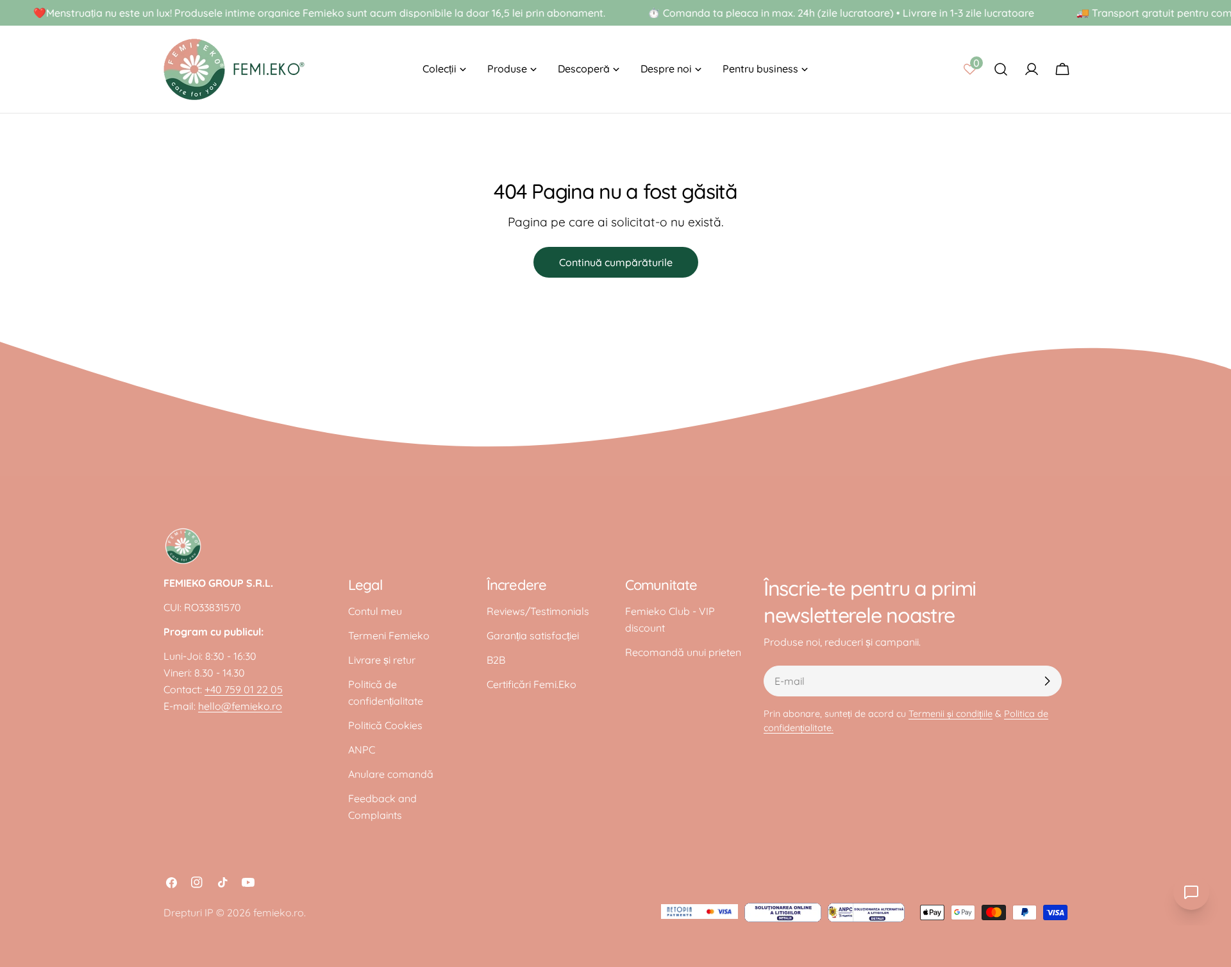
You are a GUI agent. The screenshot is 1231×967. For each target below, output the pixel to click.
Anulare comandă (390, 774)
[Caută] (1001, 69)
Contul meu (375, 611)
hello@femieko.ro (240, 706)
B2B (496, 659)
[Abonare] (1047, 681)
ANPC (361, 749)
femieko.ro (278, 912)
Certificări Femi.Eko (531, 684)
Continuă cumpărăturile (616, 262)
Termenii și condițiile (950, 713)
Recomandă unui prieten (683, 652)
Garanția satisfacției (533, 635)
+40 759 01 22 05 (244, 689)
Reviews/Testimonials (538, 611)
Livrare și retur (381, 659)
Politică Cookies (385, 725)
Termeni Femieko (389, 635)
